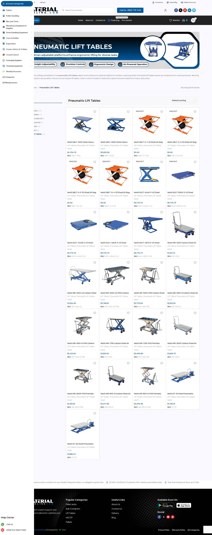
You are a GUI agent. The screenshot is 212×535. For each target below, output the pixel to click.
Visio (64, 530)
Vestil (69, 148)
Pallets (69, 522)
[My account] (165, 10)
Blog (114, 517)
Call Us (10, 524)
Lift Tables (71, 145)
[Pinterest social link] (185, 10)
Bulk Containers (73, 508)
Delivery (115, 513)
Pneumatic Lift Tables (86, 145)
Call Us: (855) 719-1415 (130, 10)
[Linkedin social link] (189, 10)
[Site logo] (37, 10)
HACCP (69, 517)
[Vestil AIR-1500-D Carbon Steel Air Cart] (182, 275)
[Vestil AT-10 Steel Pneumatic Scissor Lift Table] (182, 375)
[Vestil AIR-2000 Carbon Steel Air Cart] (182, 325)
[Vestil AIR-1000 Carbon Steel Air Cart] (182, 224)
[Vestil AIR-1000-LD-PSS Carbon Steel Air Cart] (115, 275)
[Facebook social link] (176, 10)
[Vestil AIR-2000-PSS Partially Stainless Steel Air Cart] (82, 375)
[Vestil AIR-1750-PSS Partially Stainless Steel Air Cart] (149, 325)
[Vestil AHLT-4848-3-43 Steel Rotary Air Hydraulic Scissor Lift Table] (115, 224)
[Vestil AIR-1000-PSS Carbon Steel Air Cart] (149, 275)
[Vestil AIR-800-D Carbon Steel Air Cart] (115, 375)
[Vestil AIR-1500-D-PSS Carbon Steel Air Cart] (82, 325)
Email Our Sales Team (16, 530)
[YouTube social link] (168, 517)
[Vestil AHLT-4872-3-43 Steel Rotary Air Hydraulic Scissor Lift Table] (149, 224)
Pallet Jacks (71, 504)
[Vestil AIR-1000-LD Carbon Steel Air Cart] (82, 275)
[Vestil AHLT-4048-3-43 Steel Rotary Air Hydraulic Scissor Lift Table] (82, 224)
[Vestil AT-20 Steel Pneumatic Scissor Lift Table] (82, 426)
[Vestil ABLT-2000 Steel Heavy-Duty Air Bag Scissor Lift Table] (115, 124)
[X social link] (180, 10)
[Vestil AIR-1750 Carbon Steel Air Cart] (115, 325)
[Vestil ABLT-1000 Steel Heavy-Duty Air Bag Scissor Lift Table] (82, 124)
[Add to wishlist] (95, 112)
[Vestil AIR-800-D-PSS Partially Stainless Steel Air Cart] (149, 375)
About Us (116, 504)
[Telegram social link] (194, 10)
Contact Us (117, 508)
